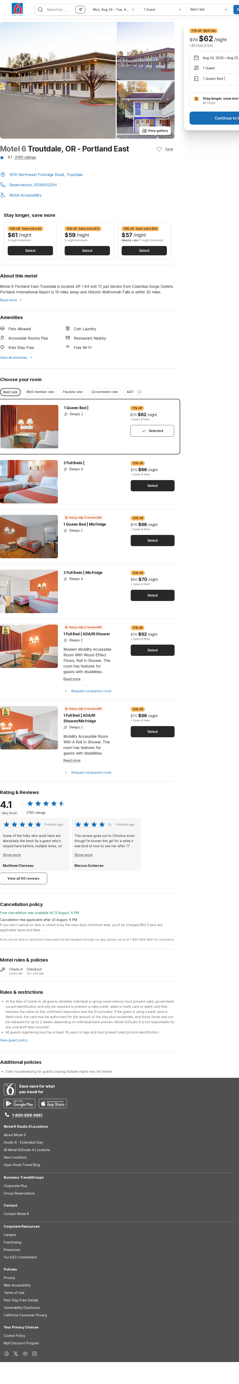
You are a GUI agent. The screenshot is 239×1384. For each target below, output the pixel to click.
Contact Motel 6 (16, 1214)
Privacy (9, 1278)
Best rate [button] (10, 392)
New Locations (15, 1157)
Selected (156, 431)
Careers (10, 1235)
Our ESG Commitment (20, 1257)
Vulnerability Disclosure (22, 1308)
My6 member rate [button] (40, 392)
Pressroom (12, 1250)
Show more (12, 855)
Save (169, 149)
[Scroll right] (139, 392)
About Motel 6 (15, 1135)
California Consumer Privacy (25, 1315)
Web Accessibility (17, 1285)
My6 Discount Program (21, 1343)
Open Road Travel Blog (22, 1165)
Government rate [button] (104, 392)
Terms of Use (14, 1293)
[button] (87, 175)
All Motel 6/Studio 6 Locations (27, 1150)
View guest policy (14, 1040)
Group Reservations (19, 1193)
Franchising (12, 1242)
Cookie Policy (14, 1336)
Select (30, 251)
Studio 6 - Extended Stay (23, 1142)
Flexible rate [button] (72, 392)
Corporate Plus (15, 1186)
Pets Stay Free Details (21, 1300)
